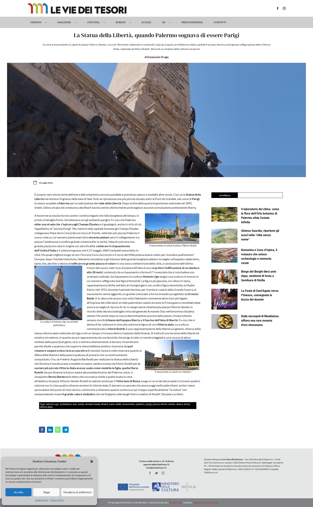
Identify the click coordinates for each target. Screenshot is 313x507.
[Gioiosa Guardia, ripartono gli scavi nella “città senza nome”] (224, 236)
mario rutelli (115, 404)
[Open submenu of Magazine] (77, 22)
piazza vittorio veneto (164, 404)
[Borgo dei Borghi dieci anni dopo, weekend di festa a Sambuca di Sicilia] (224, 276)
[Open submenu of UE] (171, 22)
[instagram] (284, 8)
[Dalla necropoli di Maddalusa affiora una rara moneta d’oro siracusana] (224, 321)
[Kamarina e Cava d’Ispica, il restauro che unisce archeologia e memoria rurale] (224, 255)
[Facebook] (42, 430)
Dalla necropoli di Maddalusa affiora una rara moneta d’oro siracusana (260, 320)
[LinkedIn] (50, 430)
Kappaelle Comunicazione (205, 502)
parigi (149, 404)
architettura (66, 404)
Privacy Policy (57, 500)
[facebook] (277, 8)
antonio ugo (52, 404)
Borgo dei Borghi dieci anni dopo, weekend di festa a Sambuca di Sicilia (258, 276)
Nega (46, 492)
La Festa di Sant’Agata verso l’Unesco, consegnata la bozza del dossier (259, 295)
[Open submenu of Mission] (47, 22)
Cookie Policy (41, 500)
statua (179, 404)
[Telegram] (66, 430)
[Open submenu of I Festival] (105, 22)
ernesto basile (92, 404)
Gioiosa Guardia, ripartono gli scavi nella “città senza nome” (260, 235)
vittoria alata (46, 407)
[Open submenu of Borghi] (131, 22)
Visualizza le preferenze (77, 492)
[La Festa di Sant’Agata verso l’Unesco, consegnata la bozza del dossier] (224, 299)
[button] (91, 461)
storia (187, 404)
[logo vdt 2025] (76, 4)
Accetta (18, 492)
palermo (140, 404)
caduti (81, 404)
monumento (128, 404)
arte (75, 404)
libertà (104, 404)
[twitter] (156, 473)
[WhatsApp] (58, 430)
